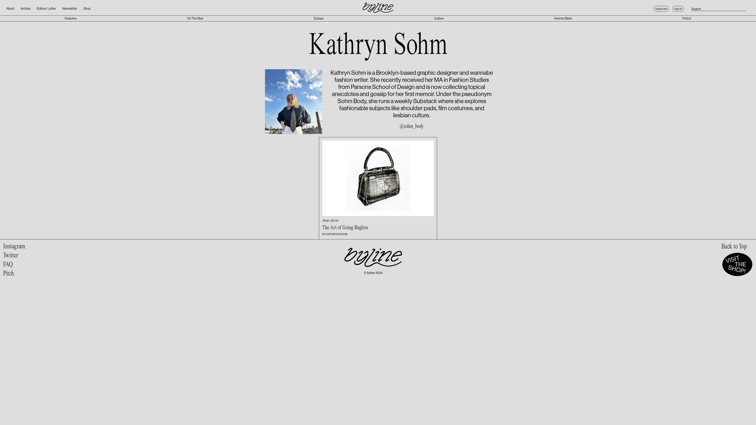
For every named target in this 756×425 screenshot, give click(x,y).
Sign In (678, 8)
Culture (439, 18)
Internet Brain (563, 18)
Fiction (686, 18)
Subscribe (661, 8)
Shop (87, 8)
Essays (319, 18)
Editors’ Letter (46, 8)
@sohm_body (412, 126)
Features (71, 18)
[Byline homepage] (378, 5)
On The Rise (195, 18)
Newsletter (69, 8)
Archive (26, 8)
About (10, 8)
